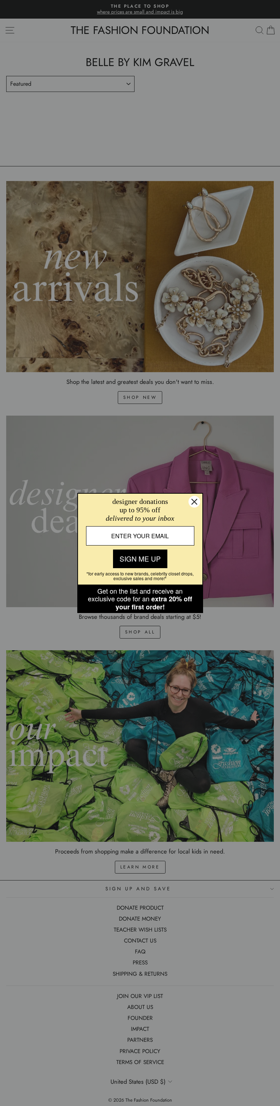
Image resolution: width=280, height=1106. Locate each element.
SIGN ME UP (140, 558)
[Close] (194, 501)
